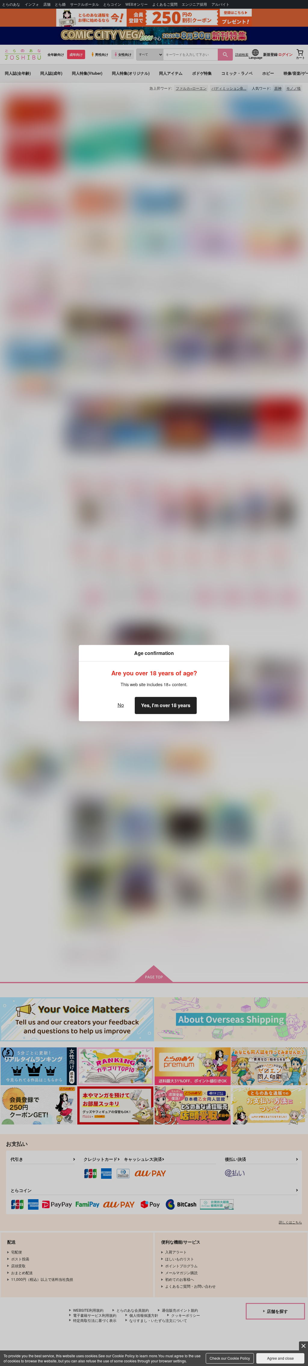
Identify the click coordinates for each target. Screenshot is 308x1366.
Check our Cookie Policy (230, 1358)
